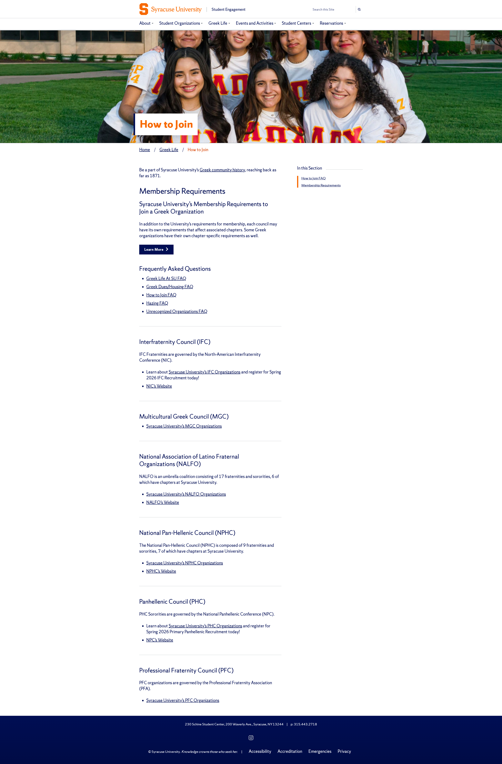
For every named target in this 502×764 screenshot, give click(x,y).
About (145, 23)
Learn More (154, 249)
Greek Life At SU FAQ (166, 278)
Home (144, 150)
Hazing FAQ (157, 303)
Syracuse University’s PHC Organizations (205, 626)
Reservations (331, 23)
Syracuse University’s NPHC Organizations (184, 563)
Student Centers (296, 23)
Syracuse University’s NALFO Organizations (186, 494)
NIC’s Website (159, 386)
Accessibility (260, 751)
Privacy (344, 751)
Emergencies (319, 751)
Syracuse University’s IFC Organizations (204, 372)
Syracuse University (166, 751)
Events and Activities (254, 23)
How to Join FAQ (161, 295)
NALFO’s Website (162, 502)
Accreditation (289, 751)
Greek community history (222, 170)
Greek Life (217, 23)
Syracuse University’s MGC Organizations (184, 426)
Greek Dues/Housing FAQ (169, 287)
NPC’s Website (159, 640)
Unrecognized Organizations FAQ (176, 311)
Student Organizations (179, 23)
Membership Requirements (321, 185)
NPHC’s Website (161, 571)
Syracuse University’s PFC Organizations (182, 700)
